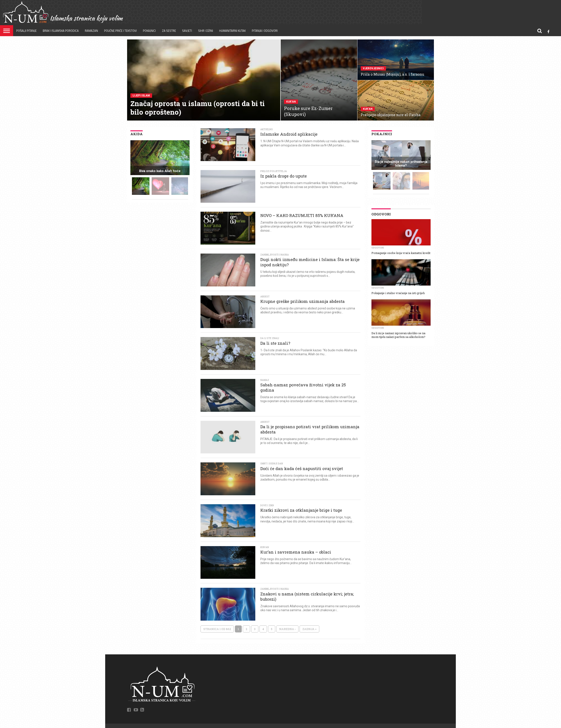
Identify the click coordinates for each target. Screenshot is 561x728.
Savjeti (187, 30)
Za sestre (169, 30)
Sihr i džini (205, 30)
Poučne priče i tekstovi (120, 30)
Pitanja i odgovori (265, 30)
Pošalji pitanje (26, 30)
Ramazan (91, 30)
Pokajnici (149, 30)
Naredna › (287, 629)
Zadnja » (309, 629)
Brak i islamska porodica (61, 30)
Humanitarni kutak (232, 30)
